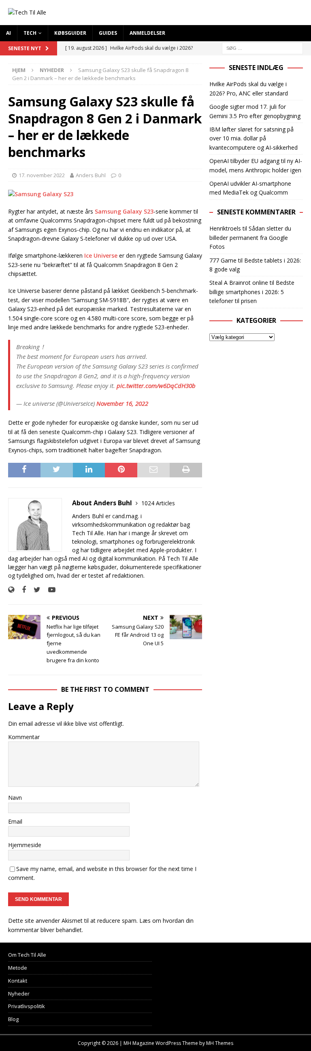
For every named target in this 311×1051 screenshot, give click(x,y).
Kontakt (17, 980)
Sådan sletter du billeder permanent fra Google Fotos (250, 237)
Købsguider (70, 33)
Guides (108, 33)
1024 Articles (158, 503)
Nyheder (19, 993)
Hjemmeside (24, 845)
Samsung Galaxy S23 (124, 211)
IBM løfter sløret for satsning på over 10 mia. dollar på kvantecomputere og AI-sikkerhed (253, 138)
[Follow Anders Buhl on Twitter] (34, 589)
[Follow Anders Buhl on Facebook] (21, 589)
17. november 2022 (42, 175)
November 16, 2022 (122, 403)
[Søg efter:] (262, 47)
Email (15, 821)
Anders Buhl (91, 175)
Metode (17, 967)
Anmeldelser (147, 33)
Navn (15, 797)
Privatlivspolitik (26, 1006)
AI (8, 33)
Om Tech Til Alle (27, 954)
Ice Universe (100, 255)
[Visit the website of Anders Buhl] (11, 589)
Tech (29, 33)
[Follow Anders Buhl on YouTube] (48, 589)
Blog (13, 1019)
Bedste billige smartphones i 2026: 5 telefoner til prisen (251, 292)
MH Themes (219, 1043)
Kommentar (24, 737)
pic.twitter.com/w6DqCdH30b (156, 385)
